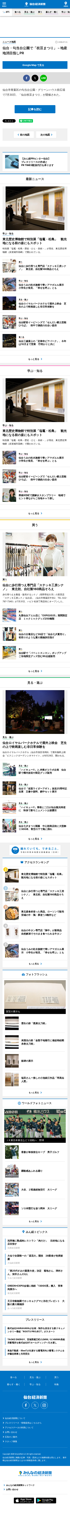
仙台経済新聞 (35, 4)
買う (40, 12)
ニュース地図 (9, 41)
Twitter (35, 1405)
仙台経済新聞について (15, 1418)
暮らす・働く (52, 12)
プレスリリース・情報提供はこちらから (23, 1423)
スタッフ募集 (11, 1441)
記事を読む (35, 109)
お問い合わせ (11, 1432)
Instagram (44, 1405)
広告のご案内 (11, 1437)
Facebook (25, 1405)
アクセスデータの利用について (19, 1427)
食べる (18, 12)
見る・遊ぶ (29, 12)
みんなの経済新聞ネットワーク (35, 1473)
